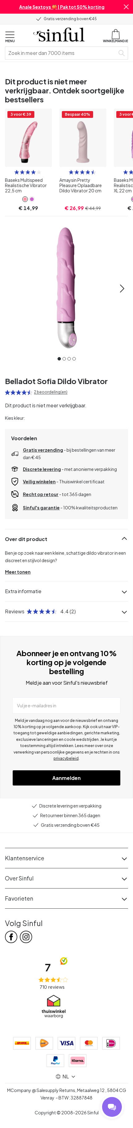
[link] (25, 199)
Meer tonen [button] (18, 572)
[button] (126, 6)
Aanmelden (66, 778)
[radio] (17, 172)
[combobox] (61, 53)
